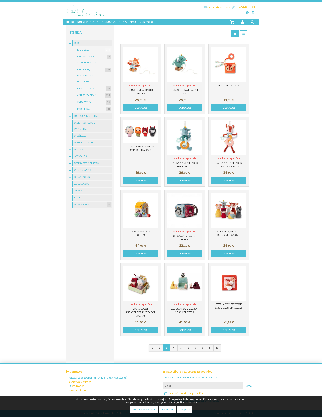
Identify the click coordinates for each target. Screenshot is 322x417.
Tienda (76, 33)
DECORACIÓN (82, 177)
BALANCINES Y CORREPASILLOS (93, 59)
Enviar (248, 385)
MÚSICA (79, 149)
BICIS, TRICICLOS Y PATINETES (84, 125)
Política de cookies (144, 409)
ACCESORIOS (81, 183)
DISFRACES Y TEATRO (86, 163)
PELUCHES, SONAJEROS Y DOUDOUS (93, 75)
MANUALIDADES (83, 142)
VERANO (79, 190)
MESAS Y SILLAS (92, 204)
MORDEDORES (93, 88)
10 (217, 347)
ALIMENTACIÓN (93, 95)
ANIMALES (80, 156)
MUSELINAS (93, 109)
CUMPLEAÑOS (82, 170)
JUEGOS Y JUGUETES (86, 116)
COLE (77, 197)
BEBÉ (77, 43)
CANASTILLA (93, 102)
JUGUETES (93, 49)
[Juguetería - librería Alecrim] (85, 15)
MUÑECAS (80, 135)
